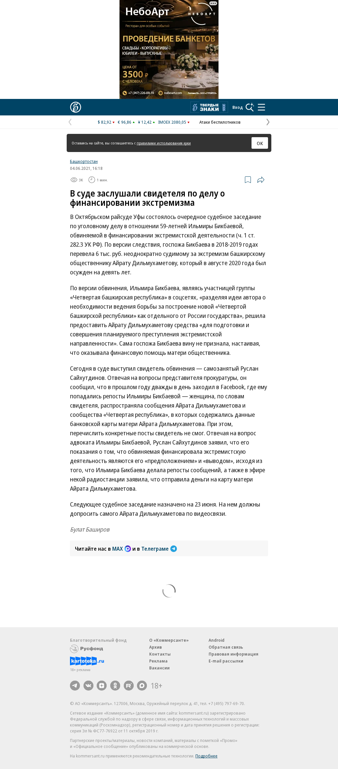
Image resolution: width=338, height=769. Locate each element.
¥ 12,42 (145, 122)
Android (216, 640)
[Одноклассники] (115, 686)
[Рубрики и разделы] (261, 107)
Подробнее (206, 756)
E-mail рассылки (226, 661)
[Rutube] (129, 686)
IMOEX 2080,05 (172, 122)
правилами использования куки (164, 142)
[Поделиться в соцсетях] (261, 180)
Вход (237, 107)
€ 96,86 (124, 122)
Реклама (158, 661)
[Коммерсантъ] (75, 107)
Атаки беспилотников (220, 122)
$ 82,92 (104, 122)
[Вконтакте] (88, 686)
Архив (155, 647)
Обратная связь (226, 647)
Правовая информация (233, 654)
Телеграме (155, 548)
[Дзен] (102, 686)
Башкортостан (84, 161)
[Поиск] (250, 107)
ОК (260, 143)
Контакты (160, 654)
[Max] (142, 686)
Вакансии (159, 668)
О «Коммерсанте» (169, 640)
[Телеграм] (75, 686)
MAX (117, 548)
